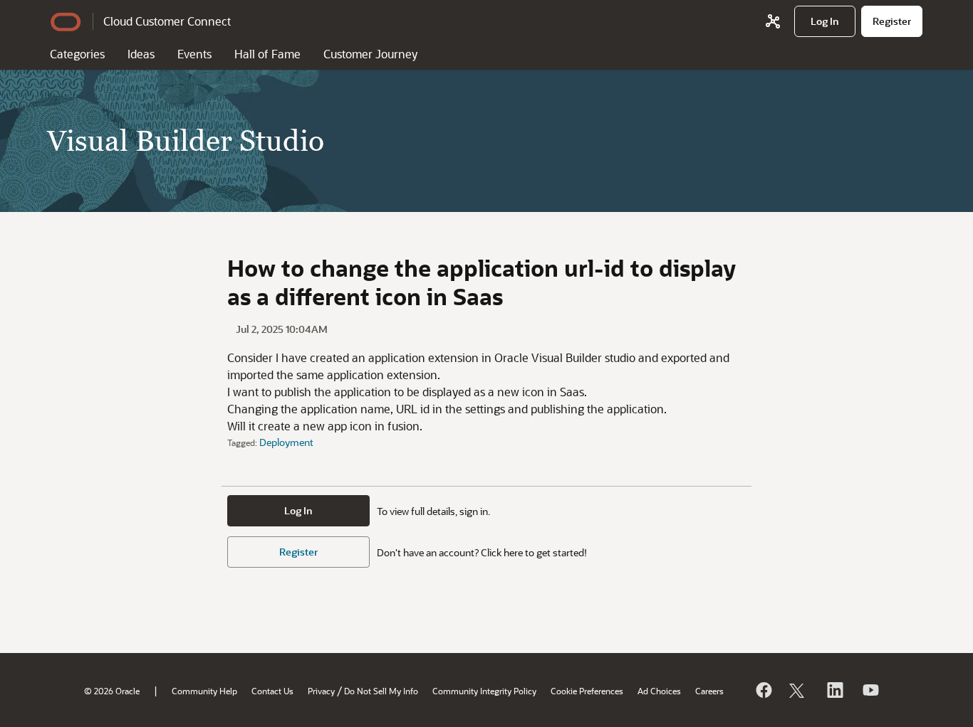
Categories (77, 53)
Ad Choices (659, 690)
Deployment (286, 442)
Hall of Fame (267, 53)
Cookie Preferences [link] (587, 690)
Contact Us (272, 690)
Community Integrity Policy (484, 690)
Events (194, 53)
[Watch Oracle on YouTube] (869, 690)
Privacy (321, 690)
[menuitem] (824, 21)
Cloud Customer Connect (167, 21)
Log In (298, 510)
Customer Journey (370, 53)
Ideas (141, 53)
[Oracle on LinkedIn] (834, 690)
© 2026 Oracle (112, 690)
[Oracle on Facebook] (763, 690)
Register (298, 551)
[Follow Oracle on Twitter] (798, 690)
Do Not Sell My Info (381, 690)
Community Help (204, 690)
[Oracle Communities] (772, 21)
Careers (709, 690)
